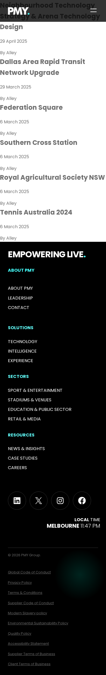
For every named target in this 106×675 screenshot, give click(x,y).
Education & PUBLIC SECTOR (39, 409)
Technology (22, 341)
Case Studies (23, 458)
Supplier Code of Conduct (31, 603)
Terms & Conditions (25, 592)
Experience (20, 361)
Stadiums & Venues (29, 400)
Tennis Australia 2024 (36, 212)
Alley (11, 53)
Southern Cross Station (38, 142)
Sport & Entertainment (35, 390)
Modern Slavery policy (27, 613)
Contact (18, 307)
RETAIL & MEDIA (24, 419)
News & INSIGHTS (26, 448)
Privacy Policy (20, 582)
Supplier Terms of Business (31, 653)
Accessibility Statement (28, 643)
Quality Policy (19, 633)
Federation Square (31, 107)
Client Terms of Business (29, 664)
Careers (17, 468)
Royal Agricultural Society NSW (52, 177)
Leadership (20, 298)
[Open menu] (93, 10)
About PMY (20, 288)
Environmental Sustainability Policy (38, 623)
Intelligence (22, 351)
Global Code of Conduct (29, 572)
